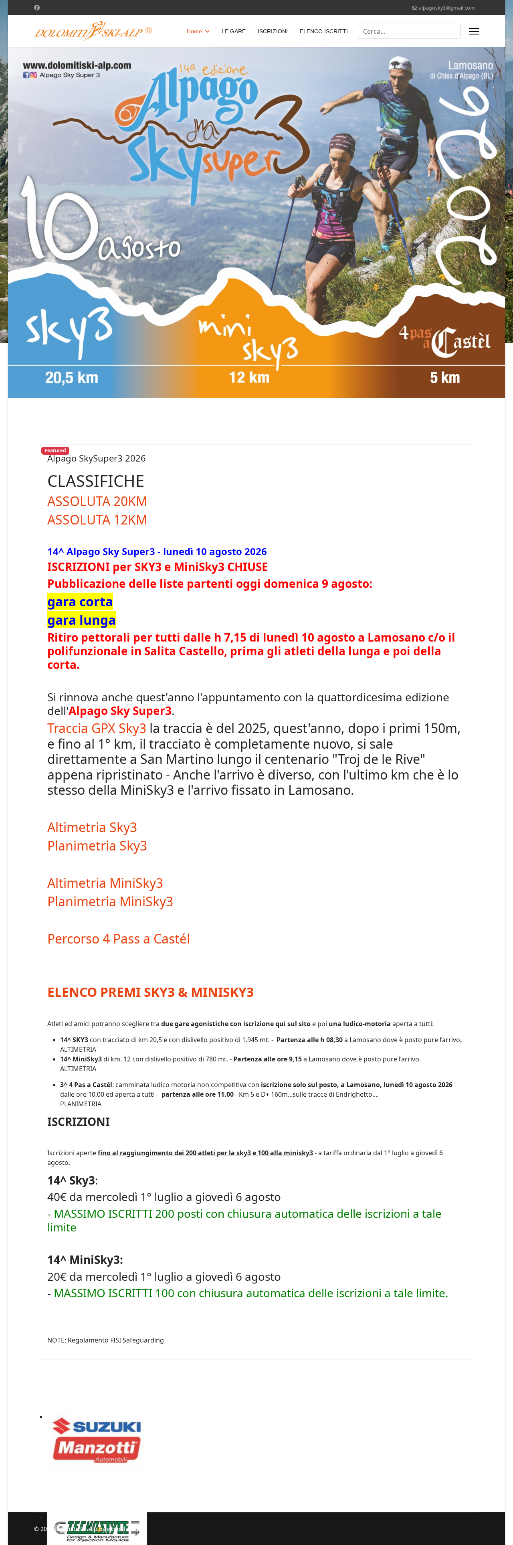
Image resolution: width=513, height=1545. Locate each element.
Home (194, 31)
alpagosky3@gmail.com (447, 7)
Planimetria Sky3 (97, 845)
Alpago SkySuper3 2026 (96, 458)
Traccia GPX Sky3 (96, 728)
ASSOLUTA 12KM (97, 519)
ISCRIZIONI (273, 31)
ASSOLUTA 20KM (97, 501)
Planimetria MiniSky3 (110, 901)
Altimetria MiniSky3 (105, 882)
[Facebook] (37, 7)
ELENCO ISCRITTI (324, 31)
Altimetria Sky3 (92, 827)
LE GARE (234, 31)
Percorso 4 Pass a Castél (118, 938)
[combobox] (409, 31)
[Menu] (474, 31)
